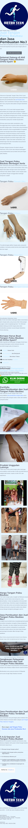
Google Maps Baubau (11, 673)
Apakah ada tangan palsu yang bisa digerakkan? (12, 752)
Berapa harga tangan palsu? (10, 749)
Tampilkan (10, 769)
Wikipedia (22, 671)
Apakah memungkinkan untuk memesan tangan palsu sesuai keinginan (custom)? (14, 760)
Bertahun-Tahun (11, 356)
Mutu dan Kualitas (10, 359)
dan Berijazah (11, 353)
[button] (14, 350)
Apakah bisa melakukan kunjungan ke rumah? (13, 764)
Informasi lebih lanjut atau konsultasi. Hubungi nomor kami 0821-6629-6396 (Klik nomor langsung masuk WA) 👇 (13, 373)
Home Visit (8, 350)
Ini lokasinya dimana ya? (9, 756)
